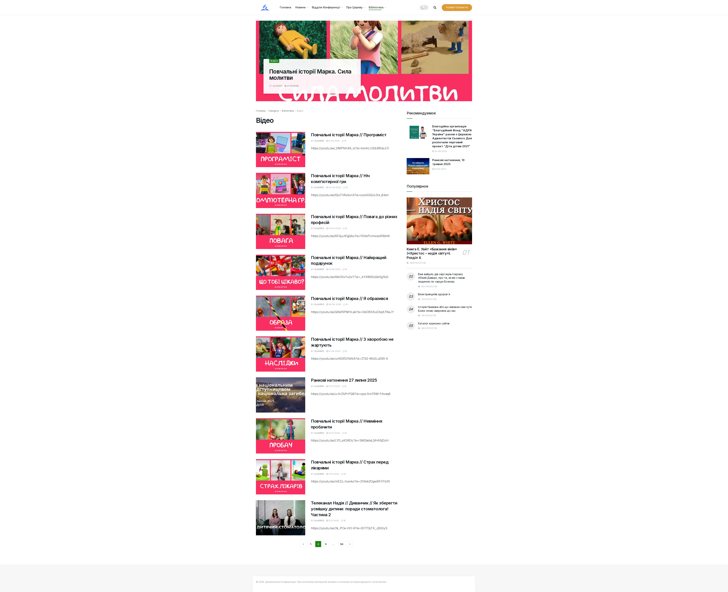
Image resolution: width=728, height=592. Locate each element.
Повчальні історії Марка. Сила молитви (310, 74)
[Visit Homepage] (265, 7)
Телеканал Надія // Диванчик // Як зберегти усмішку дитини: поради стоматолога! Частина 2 (354, 508)
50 (341, 544)
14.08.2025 (334, 269)
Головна (285, 7)
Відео (274, 61)
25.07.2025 (334, 433)
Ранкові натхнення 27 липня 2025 (344, 380)
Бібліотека (376, 7)
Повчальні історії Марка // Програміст (349, 134)
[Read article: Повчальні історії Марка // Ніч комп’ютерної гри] (280, 190)
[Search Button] (435, 7)
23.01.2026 (292, 86)
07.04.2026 (334, 228)
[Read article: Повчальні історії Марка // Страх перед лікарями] (280, 476)
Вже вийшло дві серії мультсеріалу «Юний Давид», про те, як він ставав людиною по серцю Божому (441, 278)
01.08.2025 (334, 351)
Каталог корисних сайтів (434, 323)
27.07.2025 (334, 386)
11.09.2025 (334, 140)
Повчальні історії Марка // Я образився (349, 298)
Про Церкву (354, 7)
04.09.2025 (334, 187)
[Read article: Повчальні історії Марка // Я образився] (280, 313)
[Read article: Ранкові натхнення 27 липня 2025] (280, 395)
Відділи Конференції (326, 7)
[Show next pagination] (350, 544)
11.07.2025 (333, 520)
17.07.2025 (333, 474)
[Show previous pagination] (303, 544)
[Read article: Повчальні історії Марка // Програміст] (280, 149)
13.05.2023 (440, 169)
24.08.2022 (440, 151)
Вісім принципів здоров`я (434, 294)
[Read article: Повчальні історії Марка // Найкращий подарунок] (280, 272)
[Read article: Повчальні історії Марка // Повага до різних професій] (280, 231)
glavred (277, 86)
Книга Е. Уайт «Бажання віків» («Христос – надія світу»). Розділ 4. (432, 253)
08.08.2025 (334, 304)
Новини (300, 7)
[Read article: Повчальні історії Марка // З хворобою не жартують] (280, 354)
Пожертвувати (457, 7)
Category (273, 110)
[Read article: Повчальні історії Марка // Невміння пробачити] (280, 435)
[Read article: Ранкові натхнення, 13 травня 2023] (418, 166)
